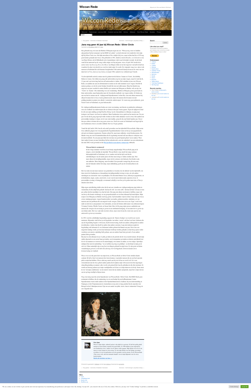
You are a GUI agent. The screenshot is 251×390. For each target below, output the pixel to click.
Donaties (152, 32)
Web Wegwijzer (155, 85)
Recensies (154, 79)
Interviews (154, 74)
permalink (121, 364)
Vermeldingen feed (85, 378)
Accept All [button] (244, 386)
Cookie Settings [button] (234, 386)
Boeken (153, 63)
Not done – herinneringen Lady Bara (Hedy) (131, 40)
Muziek (153, 76)
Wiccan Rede (88, 7)
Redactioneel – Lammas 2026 (97, 32)
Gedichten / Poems (156, 70)
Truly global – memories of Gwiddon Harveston (94, 40)
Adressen (132, 32)
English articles (155, 69)
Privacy (159, 32)
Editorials (154, 67)
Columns (154, 65)
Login (82, 376)
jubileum (108, 364)
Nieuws (153, 77)
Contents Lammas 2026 (115, 32)
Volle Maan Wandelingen (157, 83)
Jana (101, 47)
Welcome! (84, 32)
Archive (126, 32)
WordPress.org (84, 382)
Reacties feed (84, 380)
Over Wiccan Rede (142, 32)
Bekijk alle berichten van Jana (103, 358)
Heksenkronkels (155, 72)
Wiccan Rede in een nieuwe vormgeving (116, 142)
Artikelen (97, 364)
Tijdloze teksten (155, 81)
